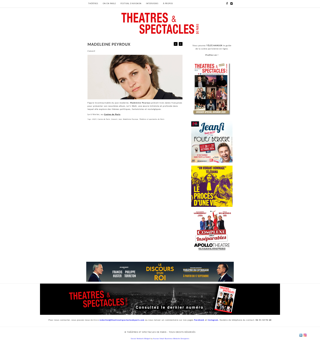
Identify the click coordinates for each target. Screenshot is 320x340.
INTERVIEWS (152, 3)
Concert (114, 119)
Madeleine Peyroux (130, 119)
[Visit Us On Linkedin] (301, 337)
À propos (168, 3)
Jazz (120, 119)
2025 (94, 119)
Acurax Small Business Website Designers (171, 339)
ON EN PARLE (109, 3)
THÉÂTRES (93, 3)
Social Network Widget (140, 339)
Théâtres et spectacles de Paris (151, 119)
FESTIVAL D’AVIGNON (131, 3)
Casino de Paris (112, 114)
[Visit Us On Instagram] (305, 337)
